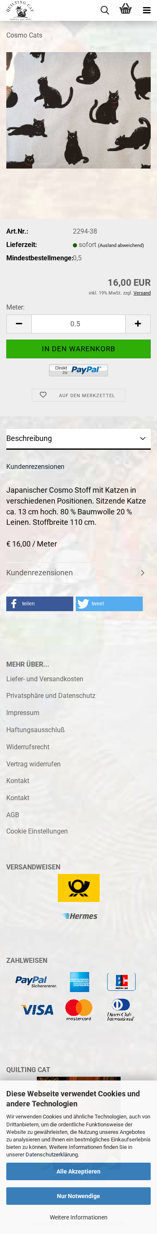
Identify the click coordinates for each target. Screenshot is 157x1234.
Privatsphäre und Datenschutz (50, 696)
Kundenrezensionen (35, 467)
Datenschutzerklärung (52, 1154)
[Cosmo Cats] (78, 110)
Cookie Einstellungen (37, 831)
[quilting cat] (16, 10)
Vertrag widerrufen (33, 764)
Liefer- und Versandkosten (44, 679)
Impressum (22, 713)
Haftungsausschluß (35, 730)
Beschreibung (29, 438)
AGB (12, 815)
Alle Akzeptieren (78, 1171)
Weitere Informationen (79, 1217)
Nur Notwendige (78, 1196)
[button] (18, 324)
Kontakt (17, 781)
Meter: (15, 307)
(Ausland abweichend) (121, 245)
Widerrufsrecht (27, 747)
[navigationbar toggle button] (146, 10)
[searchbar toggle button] (104, 10)
